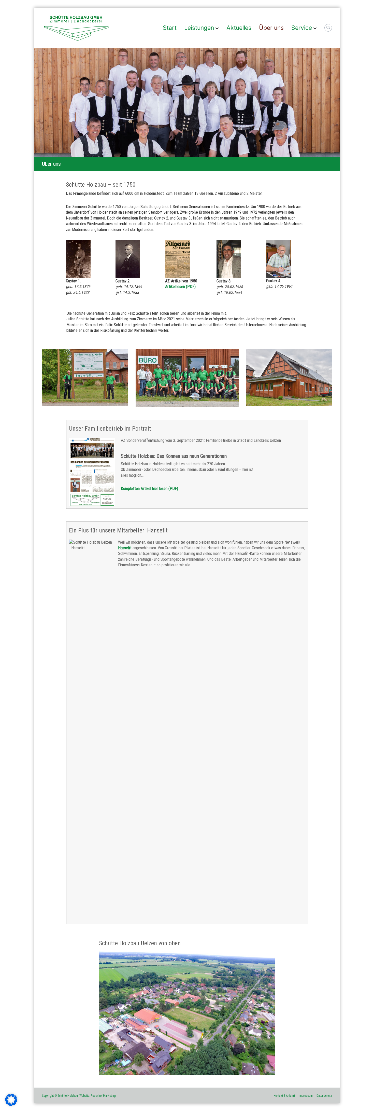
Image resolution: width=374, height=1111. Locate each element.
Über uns (271, 27)
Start (170, 27)
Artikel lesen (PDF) (180, 286)
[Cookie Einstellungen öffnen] (11, 1104)
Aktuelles (238, 27)
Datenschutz (324, 1096)
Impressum (306, 1096)
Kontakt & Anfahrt (284, 1096)
